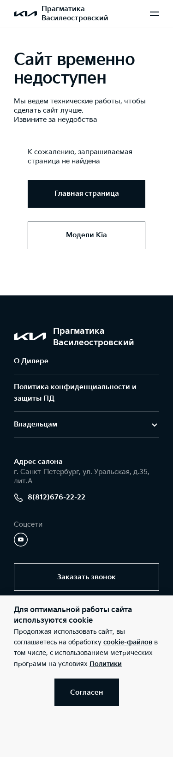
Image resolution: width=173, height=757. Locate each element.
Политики (105, 664)
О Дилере (31, 361)
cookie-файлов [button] (127, 642)
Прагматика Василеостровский (75, 14)
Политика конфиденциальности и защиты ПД (75, 393)
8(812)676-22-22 (56, 497)
